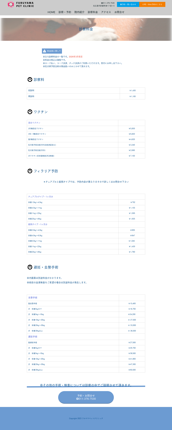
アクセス (105, 12)
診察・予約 (63, 12)
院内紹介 (78, 12)
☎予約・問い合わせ (128, 4)
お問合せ (118, 12)
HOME (51, 12)
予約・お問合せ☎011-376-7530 (86, 397)
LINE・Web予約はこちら (152, 4)
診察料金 (91, 12)
